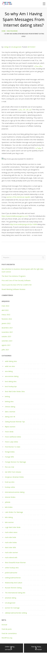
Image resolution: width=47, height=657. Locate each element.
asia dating (9, 371)
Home (3, 31)
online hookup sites (12, 568)
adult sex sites (10, 366)
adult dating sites (11, 361)
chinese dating (10, 407)
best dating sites (11, 381)
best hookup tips (11, 386)
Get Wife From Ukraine (13, 472)
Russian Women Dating (13, 588)
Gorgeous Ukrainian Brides (14, 477)
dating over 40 (10, 417)
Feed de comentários (9, 633)
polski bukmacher (11, 573)
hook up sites (9, 482)
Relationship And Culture (13, 583)
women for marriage (12, 608)
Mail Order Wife (10, 547)
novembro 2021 (7, 332)
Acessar (4, 625)
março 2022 (6, 315)
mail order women (11, 552)
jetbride (7, 502)
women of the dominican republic (18, 197)
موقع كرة (38, 148)
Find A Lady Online (11, 442)
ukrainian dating (10, 598)
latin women (9, 522)
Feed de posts (7, 629)
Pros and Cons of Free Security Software (16, 280)
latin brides (9, 507)
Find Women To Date (12, 447)
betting (7, 396)
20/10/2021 (31, 47)
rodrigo (6, 47)
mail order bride (10, 537)
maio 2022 (5, 306)
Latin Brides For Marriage (14, 512)
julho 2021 (5, 350)
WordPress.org (7, 638)
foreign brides (10, 452)
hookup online (10, 487)
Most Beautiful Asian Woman (15, 562)
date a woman (10, 412)
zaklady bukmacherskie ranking (16, 613)
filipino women (10, 427)
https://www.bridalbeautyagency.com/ (15, 216)
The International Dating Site (15, 593)
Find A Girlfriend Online (13, 437)
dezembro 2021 (7, 328)
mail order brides (11, 542)
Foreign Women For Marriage (15, 462)
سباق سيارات (38, 66)
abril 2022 (5, 310)
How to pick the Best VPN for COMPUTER (16, 285)
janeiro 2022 (6, 323)
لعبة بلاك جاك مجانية (24, 110)
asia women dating (11, 376)
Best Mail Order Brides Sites (15, 391)
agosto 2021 (6, 345)
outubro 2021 (6, 336)
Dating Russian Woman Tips (15, 422)
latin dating (9, 517)
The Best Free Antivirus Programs (14, 276)
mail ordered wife (11, 557)
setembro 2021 (7, 341)
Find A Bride (9, 432)
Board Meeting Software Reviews (13, 289)
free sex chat (9, 467)
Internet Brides (10, 497)
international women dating (14, 492)
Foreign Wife (9, 457)
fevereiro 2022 (7, 319)
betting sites (9, 401)
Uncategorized (12, 31)
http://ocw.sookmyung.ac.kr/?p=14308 (23, 224)
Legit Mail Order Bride (12, 527)
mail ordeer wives (11, 532)
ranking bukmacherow (13, 578)
